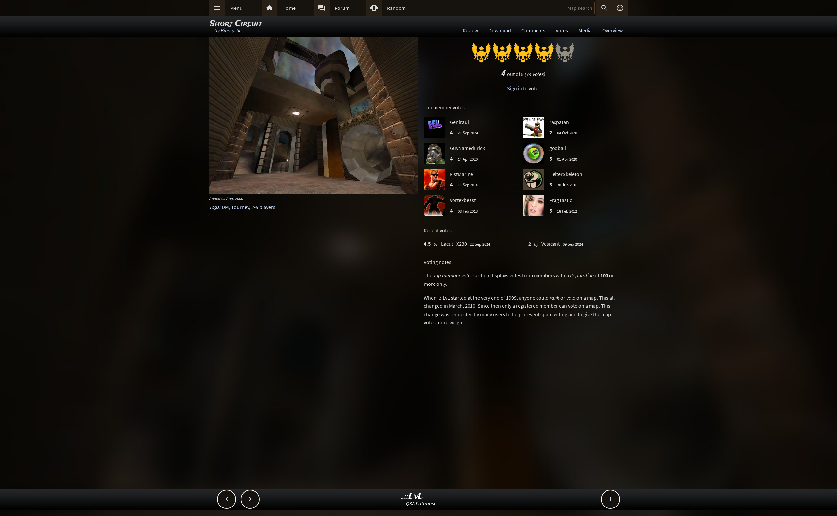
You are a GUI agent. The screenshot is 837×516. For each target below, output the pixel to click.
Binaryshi (230, 30)
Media (585, 30)
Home (289, 8)
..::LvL (412, 496)
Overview (612, 30)
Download (499, 30)
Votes (562, 30)
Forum (342, 8)
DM (225, 207)
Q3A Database (421, 503)
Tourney (240, 207)
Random (396, 8)
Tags (214, 207)
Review (470, 30)
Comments (533, 30)
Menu (236, 8)
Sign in (514, 88)
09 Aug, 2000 (232, 198)
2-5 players (263, 207)
